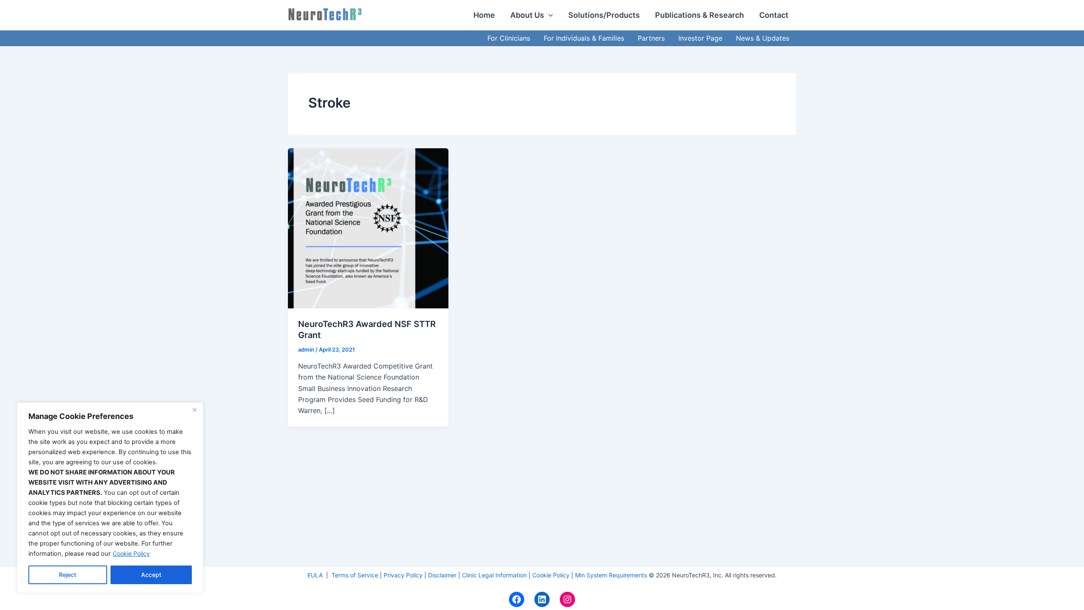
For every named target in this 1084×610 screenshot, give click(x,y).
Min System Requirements (611, 575)
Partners (651, 38)
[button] (548, 15)
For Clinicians (508, 38)
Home (484, 15)
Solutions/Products (604, 15)
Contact (773, 15)
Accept (151, 574)
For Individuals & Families (584, 38)
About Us (527, 15)
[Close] (194, 410)
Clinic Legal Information (494, 575)
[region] (110, 497)
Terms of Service (355, 575)
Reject (67, 574)
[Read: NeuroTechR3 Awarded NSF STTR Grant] (368, 227)
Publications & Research (699, 15)
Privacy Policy (403, 575)
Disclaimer (442, 575)
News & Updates (762, 38)
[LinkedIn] (542, 599)
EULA (315, 575)
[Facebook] (516, 599)
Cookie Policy (131, 553)
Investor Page (700, 38)
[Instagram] (567, 599)
